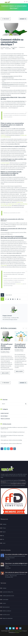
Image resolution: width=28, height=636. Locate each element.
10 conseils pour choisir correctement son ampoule (7, 346)
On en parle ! (4, 416)
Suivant (22, 18)
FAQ (3, 539)
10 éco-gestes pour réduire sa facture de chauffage (11, 440)
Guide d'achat (5, 413)
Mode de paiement (6, 607)
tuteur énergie (4, 265)
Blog (3, 535)
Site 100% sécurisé (6, 614)
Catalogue (4, 524)
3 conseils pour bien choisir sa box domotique (20, 345)
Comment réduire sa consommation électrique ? (12, 42)
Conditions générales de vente (8, 595)
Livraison (4, 603)
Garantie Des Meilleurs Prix (7, 591)
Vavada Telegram (18, 630)
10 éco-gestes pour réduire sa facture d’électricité (11, 443)
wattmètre (3, 135)
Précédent (6, 18)
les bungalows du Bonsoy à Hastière (18, 483)
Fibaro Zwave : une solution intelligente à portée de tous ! (13, 432)
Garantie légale (5, 599)
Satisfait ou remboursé (6, 610)
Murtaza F (17, 632)
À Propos (4, 528)
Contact (3, 543)
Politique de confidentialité (7, 618)
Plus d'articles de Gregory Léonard (10, 319)
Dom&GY (12, 630)
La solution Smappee (5, 162)
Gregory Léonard (5, 47)
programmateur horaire (13, 203)
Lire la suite (5, 373)
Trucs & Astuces (14, 47)
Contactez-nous (19, 283)
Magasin (4, 531)
